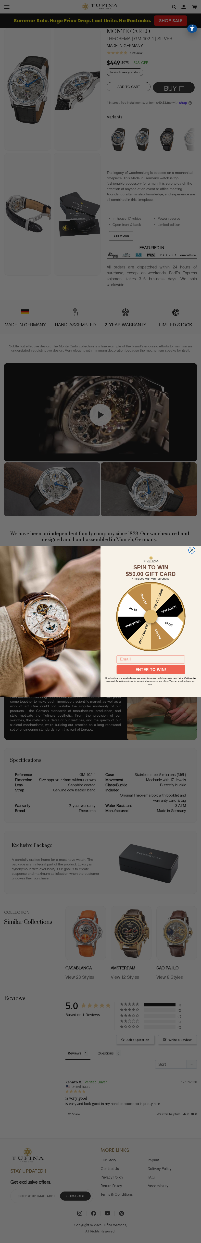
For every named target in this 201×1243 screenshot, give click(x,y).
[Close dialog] (191, 550)
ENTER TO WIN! (151, 669)
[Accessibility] (192, 29)
